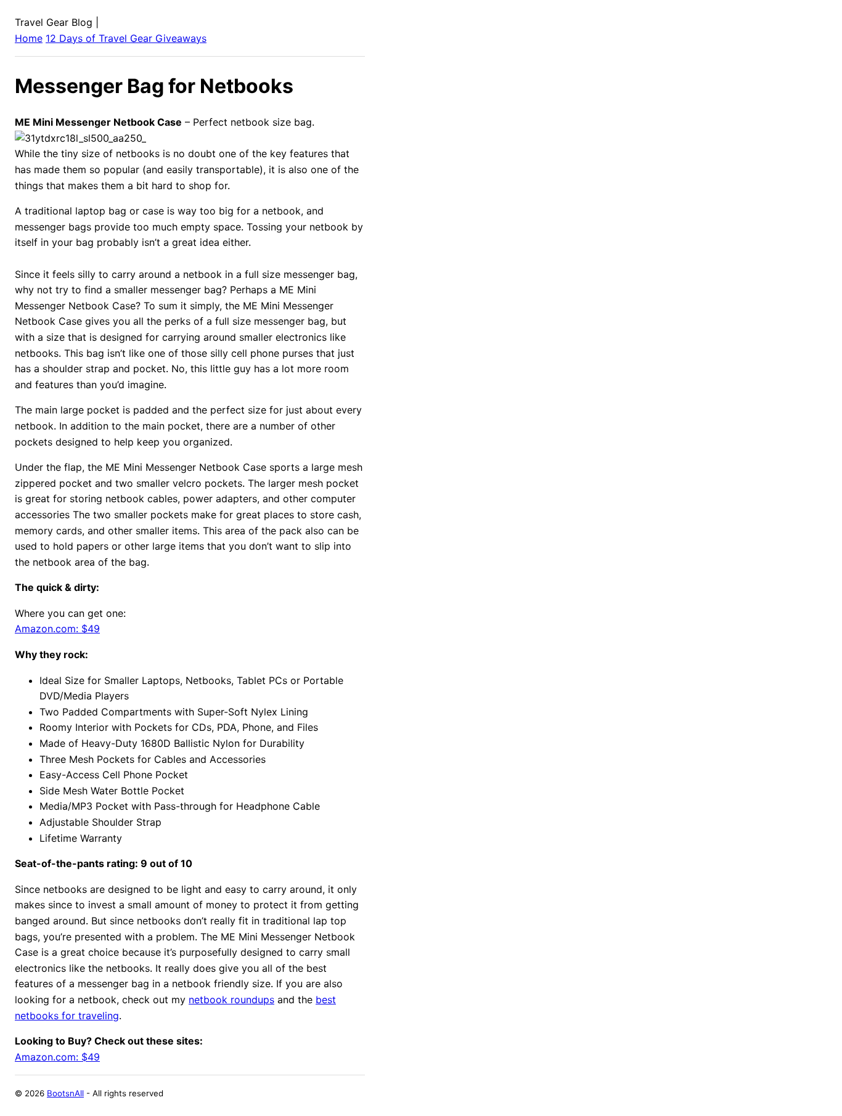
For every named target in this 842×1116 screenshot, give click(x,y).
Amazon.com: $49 (57, 628)
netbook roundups (231, 999)
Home (29, 38)
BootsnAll (65, 1093)
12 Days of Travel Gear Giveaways (126, 38)
